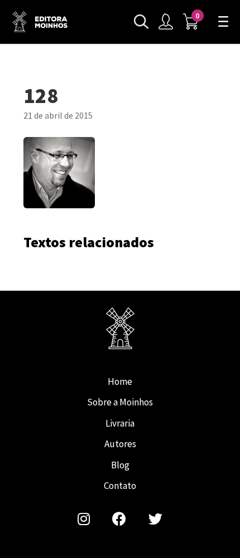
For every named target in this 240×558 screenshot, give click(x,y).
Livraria (120, 423)
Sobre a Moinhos (120, 402)
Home (120, 381)
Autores (120, 444)
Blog (120, 465)
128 (40, 21)
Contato (120, 485)
